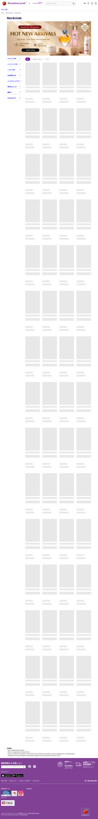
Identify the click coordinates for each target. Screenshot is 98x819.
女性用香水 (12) (12, 75)
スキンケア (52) (12, 58)
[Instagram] (34, 767)
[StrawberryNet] (14, 3)
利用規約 (21, 813)
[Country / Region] (85, 3)
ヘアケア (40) (11, 69)
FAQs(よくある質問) (24, 780)
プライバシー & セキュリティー (9, 813)
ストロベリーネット (37, 59)
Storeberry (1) (12, 98)
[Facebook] (29, 767)
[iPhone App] (7, 776)
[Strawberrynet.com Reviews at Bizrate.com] (6, 796)
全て (28, 59)
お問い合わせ (36, 780)
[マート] (37, 4)
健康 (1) (10, 92)
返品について (13, 780)
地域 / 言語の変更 (92, 781)
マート (47, 59)
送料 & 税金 (4, 780)
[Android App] (18, 776)
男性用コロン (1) (12, 86)
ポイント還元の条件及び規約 (31, 813)
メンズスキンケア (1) (13, 81)
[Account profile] (92, 3)
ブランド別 (4, 9)
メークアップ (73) (12, 64)
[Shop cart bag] (96, 3)
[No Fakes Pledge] (20, 795)
